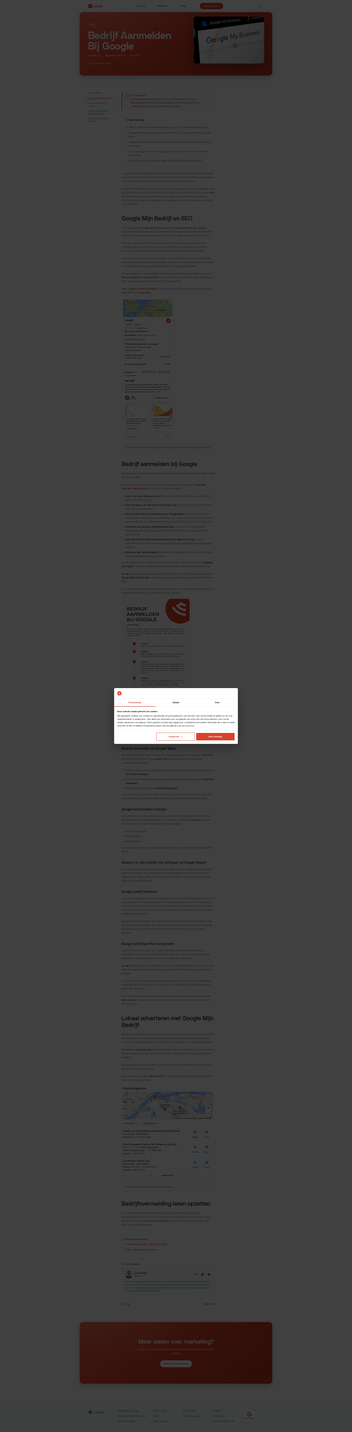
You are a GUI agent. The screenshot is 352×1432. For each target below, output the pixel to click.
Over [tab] (217, 702)
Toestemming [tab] (134, 702)
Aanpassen (174, 736)
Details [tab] (176, 702)
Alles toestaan (215, 736)
